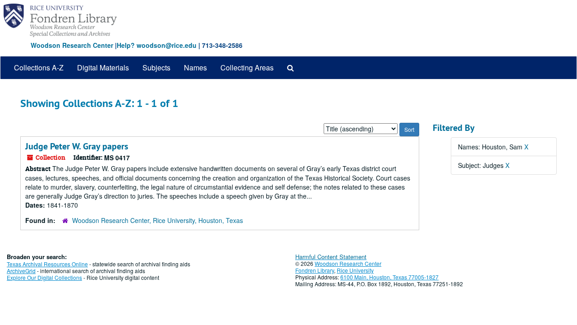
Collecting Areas (247, 67)
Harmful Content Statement (330, 256)
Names (195, 67)
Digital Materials (103, 67)
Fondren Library (314, 270)
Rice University (355, 270)
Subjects (156, 67)
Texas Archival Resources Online (47, 264)
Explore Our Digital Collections (44, 277)
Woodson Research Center (72, 45)
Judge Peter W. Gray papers (76, 146)
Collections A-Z (39, 67)
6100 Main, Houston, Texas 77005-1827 (389, 277)
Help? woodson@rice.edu (157, 45)
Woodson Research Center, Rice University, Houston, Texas (157, 220)
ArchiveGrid (21, 270)
